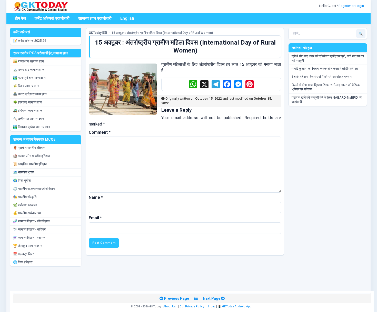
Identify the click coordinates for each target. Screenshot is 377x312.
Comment (100, 132)
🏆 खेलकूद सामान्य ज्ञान (27, 246)
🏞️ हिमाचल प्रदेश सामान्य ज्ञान (31, 127)
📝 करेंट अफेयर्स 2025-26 (29, 41)
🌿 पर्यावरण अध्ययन (25, 205)
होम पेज (20, 18)
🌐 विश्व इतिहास (23, 262)
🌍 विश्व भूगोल (22, 180)
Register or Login (352, 6)
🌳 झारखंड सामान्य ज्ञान (27, 102)
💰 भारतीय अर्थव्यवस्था (27, 213)
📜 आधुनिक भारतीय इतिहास (30, 164)
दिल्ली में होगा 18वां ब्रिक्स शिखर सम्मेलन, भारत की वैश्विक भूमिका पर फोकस (326, 87)
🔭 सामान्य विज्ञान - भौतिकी (29, 229)
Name (96, 197)
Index (211, 306)
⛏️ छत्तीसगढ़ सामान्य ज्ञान (28, 119)
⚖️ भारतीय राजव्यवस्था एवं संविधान (34, 189)
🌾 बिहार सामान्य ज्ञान (26, 86)
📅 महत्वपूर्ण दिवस (24, 254)
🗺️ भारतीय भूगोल (23, 172)
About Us (169, 306)
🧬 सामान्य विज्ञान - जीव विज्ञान (31, 221)
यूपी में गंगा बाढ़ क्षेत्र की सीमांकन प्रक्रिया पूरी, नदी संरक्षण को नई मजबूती (328, 58)
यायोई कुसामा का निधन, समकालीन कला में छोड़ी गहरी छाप (325, 68)
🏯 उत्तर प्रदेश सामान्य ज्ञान (29, 94)
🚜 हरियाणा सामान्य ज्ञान (27, 110)
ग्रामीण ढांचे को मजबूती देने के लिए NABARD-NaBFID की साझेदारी (327, 100)
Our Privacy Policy (192, 306)
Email (95, 217)
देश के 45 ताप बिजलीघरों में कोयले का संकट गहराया (322, 77)
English (127, 18)
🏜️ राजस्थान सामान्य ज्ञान (28, 61)
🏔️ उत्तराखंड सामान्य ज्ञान (28, 69)
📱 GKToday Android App (235, 306)
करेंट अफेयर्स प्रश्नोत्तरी (52, 18)
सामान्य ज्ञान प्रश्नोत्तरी (95, 18)
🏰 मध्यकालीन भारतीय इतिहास (31, 156)
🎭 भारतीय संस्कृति (24, 197)
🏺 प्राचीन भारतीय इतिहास (29, 148)
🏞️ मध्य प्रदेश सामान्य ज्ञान (29, 78)
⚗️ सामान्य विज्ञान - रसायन (29, 238)
